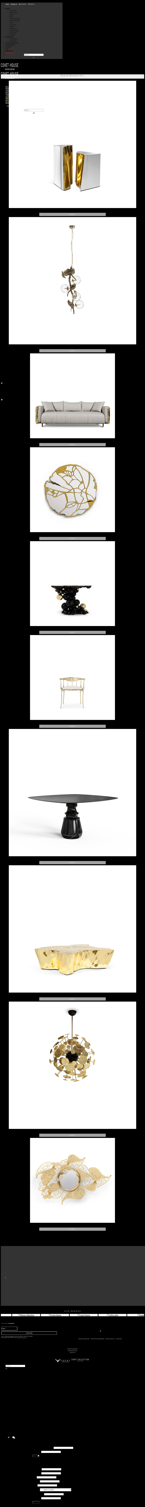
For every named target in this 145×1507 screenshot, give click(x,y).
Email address (38, 1494)
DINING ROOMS (28, 106)
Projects (8, 46)
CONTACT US (14, 4)
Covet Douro (13, 38)
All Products (12, 87)
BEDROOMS (53, 106)
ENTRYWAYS (10, 106)
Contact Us (119, 1338)
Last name (37, 1473)
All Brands (13, 10)
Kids (7, 99)
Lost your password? (40, 1461)
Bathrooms (11, 101)
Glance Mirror (72, 534)
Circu (12, 1395)
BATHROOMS (45, 106)
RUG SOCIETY (13, 32)
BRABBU (12, 26)
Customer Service (110, 1338)
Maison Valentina (16, 1397)
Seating (9, 93)
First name (37, 1469)
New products (12, 89)
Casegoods (11, 91)
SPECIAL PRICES (10, 52)
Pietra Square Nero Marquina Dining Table (72, 858)
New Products (11, 1387)
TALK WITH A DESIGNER (97, 1338)
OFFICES (60, 106)
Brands (8, 8)
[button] (5, 1277)
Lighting (10, 97)
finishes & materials (84, 1338)
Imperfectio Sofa (72, 440)
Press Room (9, 50)
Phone (35, 1485)
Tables (9, 95)
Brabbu (12, 1405)
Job (34, 1477)
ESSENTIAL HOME (14, 30)
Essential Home (15, 1409)
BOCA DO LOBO (14, 12)
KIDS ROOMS (37, 106)
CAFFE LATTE (13, 24)
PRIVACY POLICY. (22, 1337)
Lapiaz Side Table (72, 209)
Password (37, 1452)
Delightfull (14, 1407)
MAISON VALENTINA (15, 18)
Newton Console (72, 627)
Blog (7, 48)
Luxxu (12, 1393)
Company (36, 1481)
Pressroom (10, 1430)
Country (36, 1490)
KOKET (11, 22)
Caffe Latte (14, 1403)
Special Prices (11, 1432)
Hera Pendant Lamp (72, 346)
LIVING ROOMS (19, 106)
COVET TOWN (13, 40)
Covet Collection (16, 1399)
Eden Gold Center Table (72, 994)
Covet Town (14, 1420)
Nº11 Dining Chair (72, 721)
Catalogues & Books (12, 42)
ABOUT (7, 4)
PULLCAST (12, 34)
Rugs (8, 103)
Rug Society (14, 1411)
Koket (12, 1401)
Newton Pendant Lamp (72, 1130)
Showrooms (9, 36)
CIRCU (11, 16)
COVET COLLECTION (15, 20)
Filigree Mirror (72, 1224)
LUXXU (11, 14)
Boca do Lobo (15, 1391)
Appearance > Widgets (45, 1235)
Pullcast (13, 1413)
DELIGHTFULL (13, 28)
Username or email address (43, 1448)
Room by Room (10, 44)
